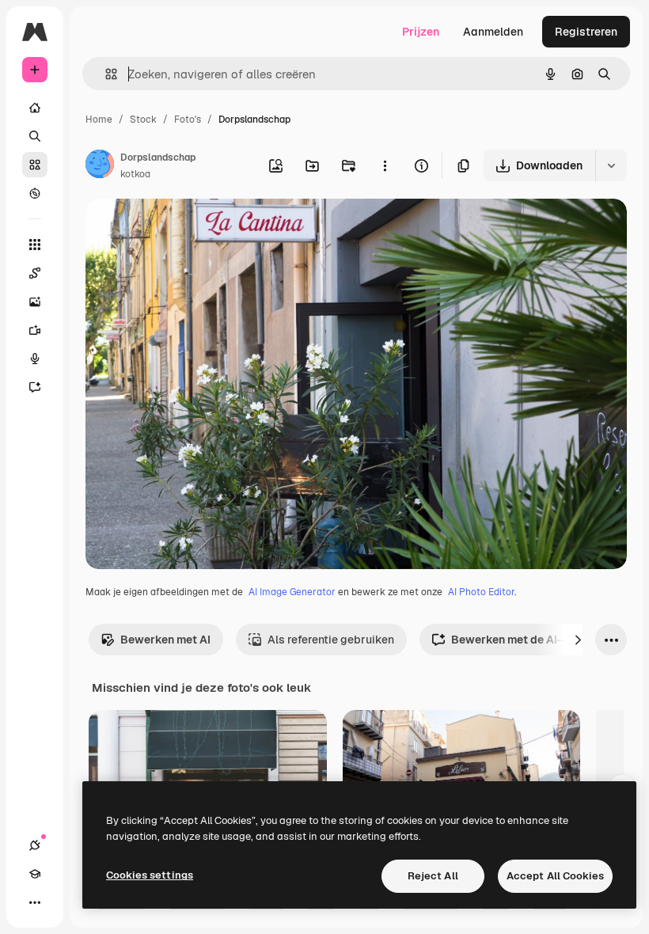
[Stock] (34, 164)
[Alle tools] (34, 244)
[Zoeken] (34, 136)
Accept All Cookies (555, 876)
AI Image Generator (292, 592)
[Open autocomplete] (105, 74)
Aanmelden (493, 32)
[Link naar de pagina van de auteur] (99, 166)
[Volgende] (578, 639)
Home (98, 119)
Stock (143, 119)
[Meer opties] (384, 165)
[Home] (34, 107)
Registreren (586, 32)
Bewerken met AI (165, 639)
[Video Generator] (34, 330)
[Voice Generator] (34, 358)
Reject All (433, 876)
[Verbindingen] (34, 845)
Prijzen (420, 32)
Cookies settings (149, 875)
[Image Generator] (34, 301)
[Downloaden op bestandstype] (611, 165)
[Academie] (34, 874)
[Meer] (34, 902)
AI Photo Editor (481, 592)
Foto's (187, 119)
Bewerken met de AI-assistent (532, 639)
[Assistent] (34, 387)
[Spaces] (34, 273)
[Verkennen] (34, 193)
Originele (189, 229)
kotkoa (135, 174)
